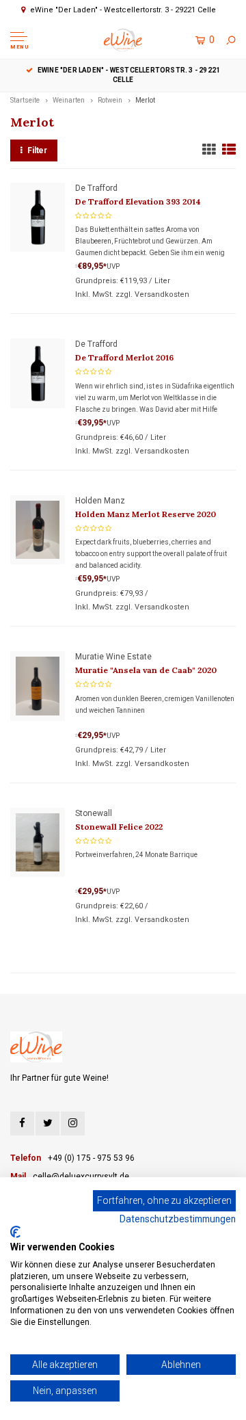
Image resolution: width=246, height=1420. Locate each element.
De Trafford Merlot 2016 (124, 357)
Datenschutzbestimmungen (178, 1218)
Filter (37, 150)
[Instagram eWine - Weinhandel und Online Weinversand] (73, 1123)
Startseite (25, 100)
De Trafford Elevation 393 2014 (138, 201)
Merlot (145, 100)
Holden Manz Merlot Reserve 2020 (145, 514)
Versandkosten (162, 294)
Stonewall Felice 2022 (119, 826)
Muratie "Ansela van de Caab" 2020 (146, 670)
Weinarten (69, 100)
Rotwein (110, 100)
